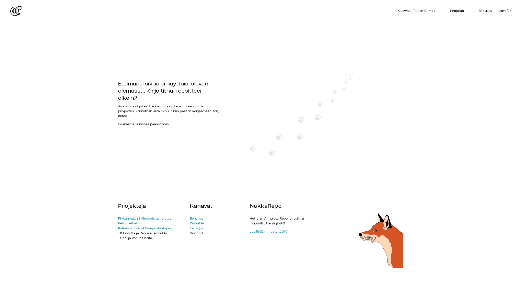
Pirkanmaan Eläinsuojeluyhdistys (144, 218)
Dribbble (197, 223)
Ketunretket (127, 223)
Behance (197, 218)
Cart (504, 11)
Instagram (198, 228)
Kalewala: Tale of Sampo (416, 11)
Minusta (485, 11)
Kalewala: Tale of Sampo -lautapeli (145, 228)
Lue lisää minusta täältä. (269, 231)
